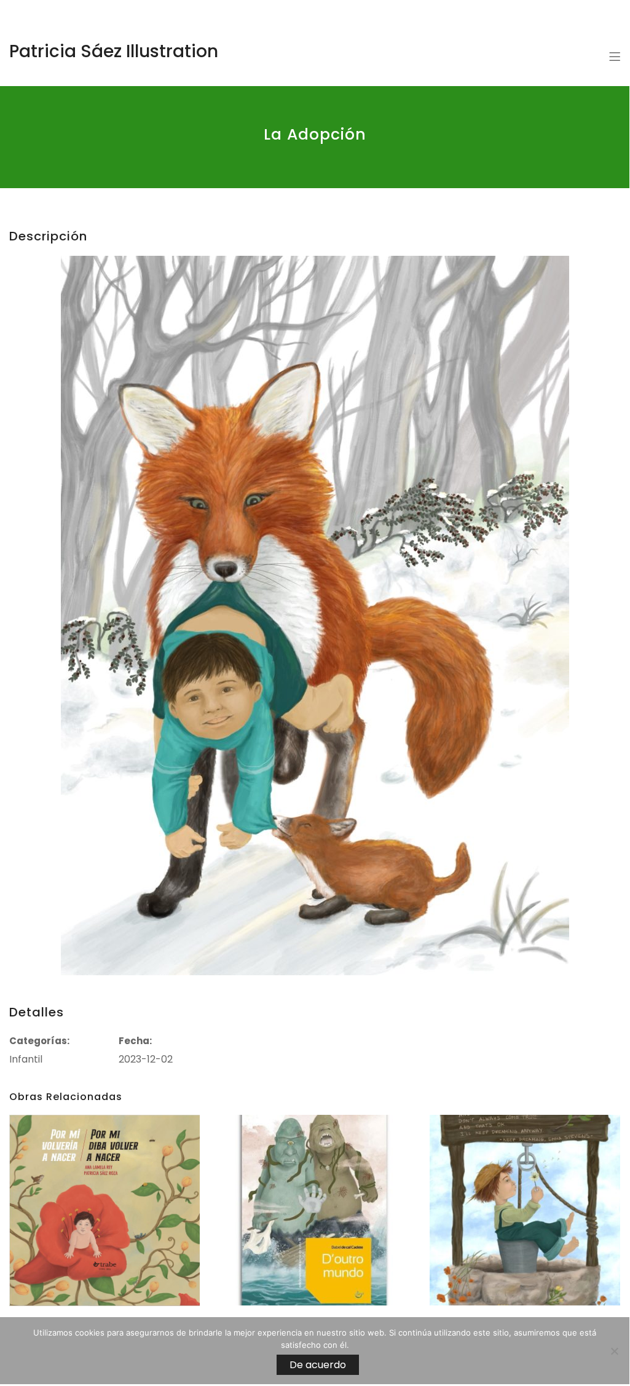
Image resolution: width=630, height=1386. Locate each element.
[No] (614, 1351)
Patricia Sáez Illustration (113, 51)
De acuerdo (317, 1365)
